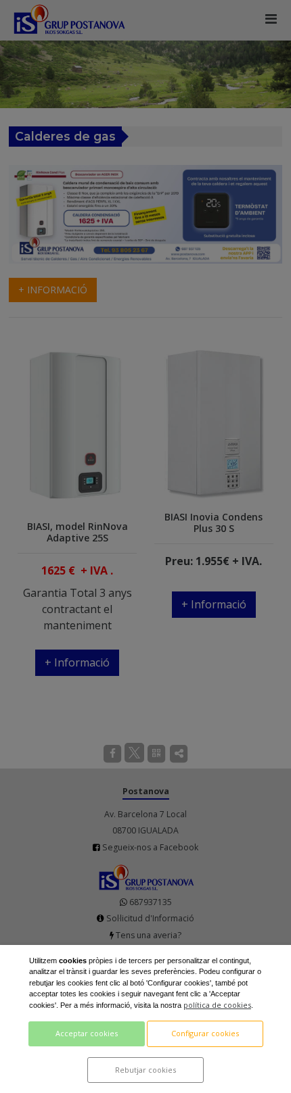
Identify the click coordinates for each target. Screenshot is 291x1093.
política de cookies (217, 1005)
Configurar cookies (205, 1033)
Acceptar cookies (86, 1033)
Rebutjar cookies (145, 1070)
